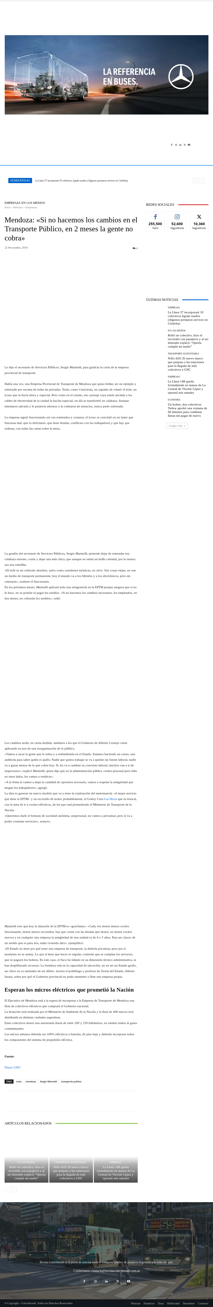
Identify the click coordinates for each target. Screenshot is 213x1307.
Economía (174, 400)
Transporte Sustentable (70, 1162)
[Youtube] (189, 145)
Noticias (18, 207)
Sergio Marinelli (48, 1081)
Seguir (177, 214)
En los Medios (33, 203)
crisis (18, 1081)
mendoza (31, 1081)
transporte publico (71, 1081)
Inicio (8, 207)
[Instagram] (176, 145)
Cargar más (176, 426)
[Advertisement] (106, 16)
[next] (202, 180)
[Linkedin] (180, 145)
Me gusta (155, 214)
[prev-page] (7, 1189)
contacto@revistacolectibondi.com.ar (115, 1271)
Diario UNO (12, 1067)
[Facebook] (172, 145)
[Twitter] (184, 145)
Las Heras (110, 799)
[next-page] (13, 1189)
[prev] (195, 180)
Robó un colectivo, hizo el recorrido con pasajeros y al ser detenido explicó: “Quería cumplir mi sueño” (85, 180)
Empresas (12, 203)
